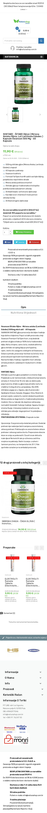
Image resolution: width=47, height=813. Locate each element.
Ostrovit (8, 575)
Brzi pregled (4, 527)
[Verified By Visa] (21, 729)
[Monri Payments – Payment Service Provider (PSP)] (16, 739)
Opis (23, 307)
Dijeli (9, 242)
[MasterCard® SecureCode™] (9, 729)
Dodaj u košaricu (24, 232)
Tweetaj (21, 242)
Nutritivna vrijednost (23, 312)
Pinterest (35, 242)
